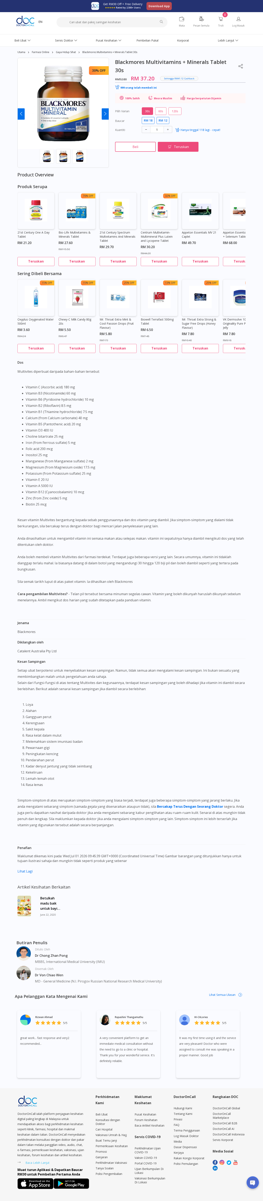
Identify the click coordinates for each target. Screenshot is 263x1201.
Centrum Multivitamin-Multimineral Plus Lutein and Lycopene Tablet (157, 236)
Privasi (178, 1119)
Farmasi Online (40, 52)
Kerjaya (179, 1153)
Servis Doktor (64, 40)
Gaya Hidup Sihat (66, 52)
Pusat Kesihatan (106, 40)
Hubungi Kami (183, 1108)
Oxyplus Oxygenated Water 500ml (35, 321)
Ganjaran (102, 1157)
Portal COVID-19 (146, 1163)
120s (175, 111)
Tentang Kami (183, 1114)
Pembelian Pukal (147, 40)
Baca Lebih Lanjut (37, 1163)
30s (147, 111)
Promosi (101, 1152)
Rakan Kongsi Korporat (189, 1158)
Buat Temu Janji (106, 1140)
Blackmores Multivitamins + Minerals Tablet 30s (109, 52)
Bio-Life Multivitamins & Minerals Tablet (75, 234)
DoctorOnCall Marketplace (222, 1116)
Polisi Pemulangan (186, 1164)
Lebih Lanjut (226, 40)
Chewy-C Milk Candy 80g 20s (75, 321)
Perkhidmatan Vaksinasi (111, 1163)
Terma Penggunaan (187, 1130)
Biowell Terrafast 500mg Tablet (157, 321)
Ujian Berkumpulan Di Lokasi (149, 1171)
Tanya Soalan (105, 1168)
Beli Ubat (20, 40)
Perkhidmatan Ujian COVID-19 (148, 1150)
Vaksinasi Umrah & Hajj (111, 1135)
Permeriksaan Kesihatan (112, 1146)
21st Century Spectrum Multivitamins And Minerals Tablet (117, 236)
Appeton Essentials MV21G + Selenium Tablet (241, 234)
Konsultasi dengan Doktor (108, 1122)
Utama (21, 52)
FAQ (176, 1125)
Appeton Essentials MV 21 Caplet (199, 234)
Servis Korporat (223, 1140)
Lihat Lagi (25, 871)
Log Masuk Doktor (186, 1136)
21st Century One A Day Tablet (33, 234)
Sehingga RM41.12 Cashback (179, 78)
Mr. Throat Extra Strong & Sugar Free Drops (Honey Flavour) (199, 323)
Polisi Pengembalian (109, 1174)
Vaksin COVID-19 (146, 1158)
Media (178, 1141)
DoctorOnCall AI (223, 1129)
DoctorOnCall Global (226, 1108)
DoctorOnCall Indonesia (229, 1134)
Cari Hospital (104, 1129)
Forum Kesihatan (146, 1120)
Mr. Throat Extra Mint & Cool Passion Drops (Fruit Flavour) (117, 323)
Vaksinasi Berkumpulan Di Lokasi (150, 1180)
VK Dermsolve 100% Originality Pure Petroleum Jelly (240, 323)
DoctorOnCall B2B (225, 1123)
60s (160, 111)
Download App (159, 6)
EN (40, 22)
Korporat (183, 40)
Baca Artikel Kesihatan (149, 1125)
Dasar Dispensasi (185, 1147)
